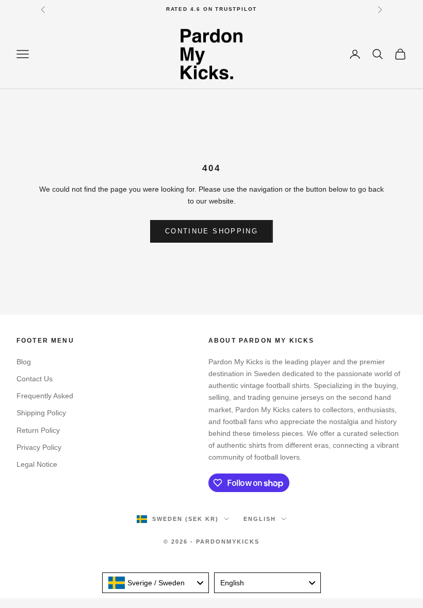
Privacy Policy (39, 447)
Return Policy (38, 430)
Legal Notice (37, 464)
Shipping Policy (41, 413)
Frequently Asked (45, 396)
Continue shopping (211, 231)
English (259, 519)
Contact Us (35, 379)
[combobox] (155, 582)
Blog (24, 362)
